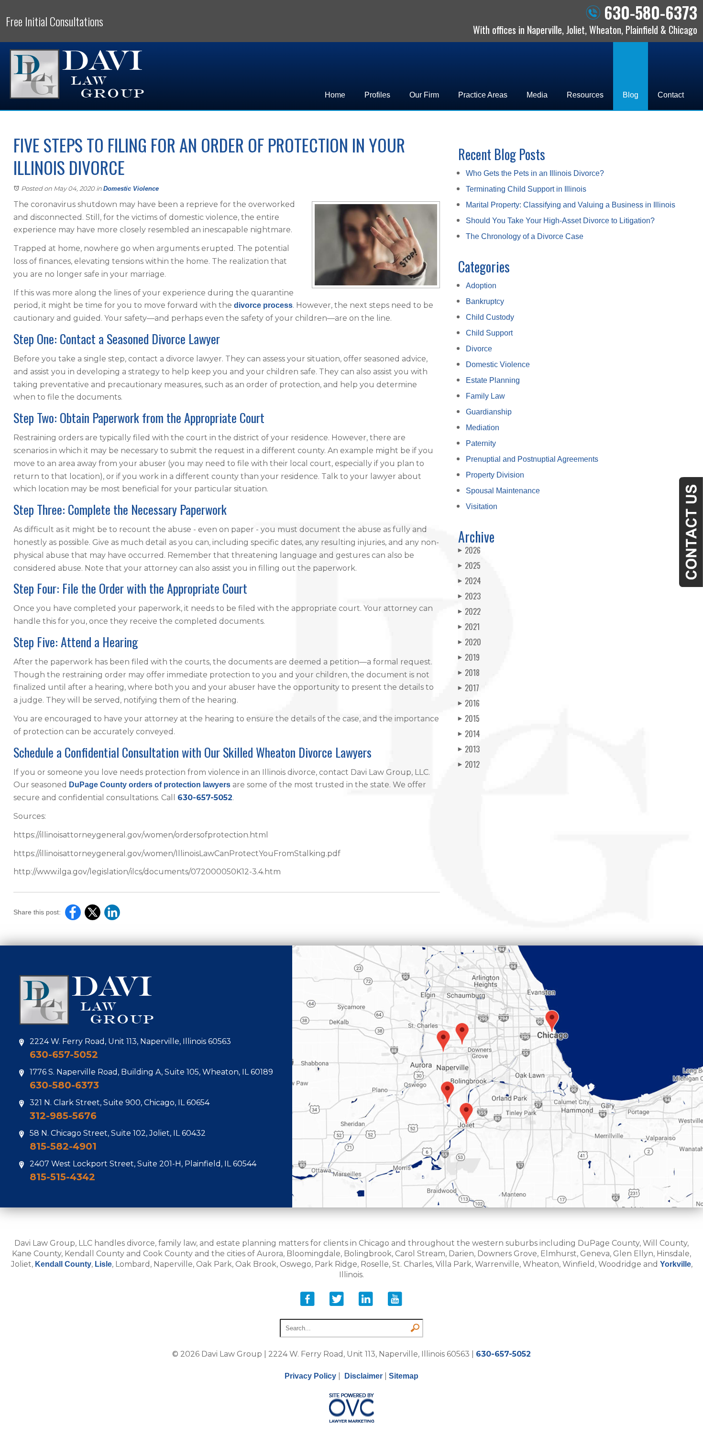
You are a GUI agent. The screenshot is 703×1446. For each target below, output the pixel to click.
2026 (469, 550)
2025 (469, 565)
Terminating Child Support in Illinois (526, 189)
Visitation (481, 506)
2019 (469, 657)
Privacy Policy (310, 1376)
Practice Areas (482, 95)
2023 (469, 596)
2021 (469, 626)
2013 (469, 749)
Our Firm (424, 95)
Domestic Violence (131, 188)
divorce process (263, 305)
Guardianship (489, 412)
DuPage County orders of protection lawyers (150, 785)
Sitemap (403, 1376)
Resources (585, 95)
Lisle (103, 1264)
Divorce (479, 349)
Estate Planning (493, 380)
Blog (630, 95)
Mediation (482, 428)
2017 (468, 688)
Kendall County (63, 1264)
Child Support (489, 333)
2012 (469, 764)
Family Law (485, 396)
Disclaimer (363, 1376)
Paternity (481, 443)
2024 (469, 581)
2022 (469, 611)
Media (537, 95)
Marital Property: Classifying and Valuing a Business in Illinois (570, 205)
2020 (469, 642)
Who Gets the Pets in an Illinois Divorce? (535, 173)
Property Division (495, 475)
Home (335, 95)
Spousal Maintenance (503, 491)
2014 (469, 733)
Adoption (481, 286)
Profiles (377, 95)
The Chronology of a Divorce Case (524, 236)
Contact (671, 95)
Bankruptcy (485, 301)
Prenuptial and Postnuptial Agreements (532, 459)
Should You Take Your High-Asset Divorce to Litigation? (560, 221)
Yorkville (675, 1264)
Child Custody (490, 317)
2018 (469, 672)
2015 (469, 718)
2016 (469, 703)
